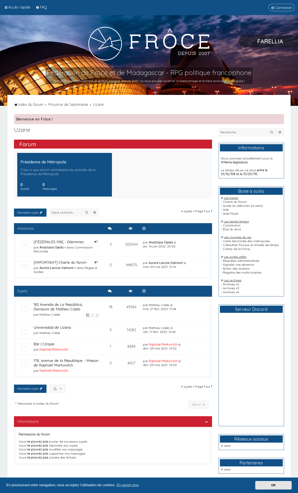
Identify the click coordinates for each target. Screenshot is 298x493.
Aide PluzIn (230, 214)
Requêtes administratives (241, 261)
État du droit (232, 229)
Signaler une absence (238, 265)
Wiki (226, 210)
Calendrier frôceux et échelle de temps (251, 245)
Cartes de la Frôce (236, 249)
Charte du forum (235, 202)
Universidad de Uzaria (52, 327)
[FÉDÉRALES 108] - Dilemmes (59, 242)
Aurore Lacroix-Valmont (56, 268)
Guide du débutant (236, 206)
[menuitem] (41, 7)
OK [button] (273, 485)
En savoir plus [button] (128, 485)
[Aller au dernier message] (175, 242)
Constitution (231, 225)
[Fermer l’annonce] (280, 117)
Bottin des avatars (236, 268)
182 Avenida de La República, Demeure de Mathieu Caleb (58, 306)
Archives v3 (231, 288)
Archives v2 (231, 284)
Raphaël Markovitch (53, 349)
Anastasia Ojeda (51, 247)
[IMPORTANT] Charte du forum (60, 262)
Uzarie (22, 129)
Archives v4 (231, 292)
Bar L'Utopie (44, 344)
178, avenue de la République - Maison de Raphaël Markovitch (66, 362)
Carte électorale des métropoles (246, 241)
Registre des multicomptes (242, 272)
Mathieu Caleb (49, 315)
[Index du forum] (149, 43)
